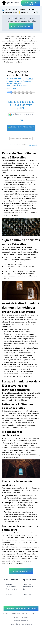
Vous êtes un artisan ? (33, 145)
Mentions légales (22, 617)
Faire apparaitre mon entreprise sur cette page (22, 614)
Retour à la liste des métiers (22, 138)
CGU (8, 144)
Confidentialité (13, 144)
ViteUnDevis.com (30, 144)
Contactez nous (22, 621)
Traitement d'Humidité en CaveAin (28, 586)
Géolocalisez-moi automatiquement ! (22, 128)
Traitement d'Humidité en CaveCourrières (11, 586)
